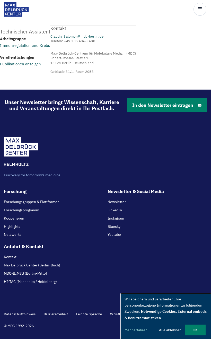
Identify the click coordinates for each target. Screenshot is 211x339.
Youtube (114, 234)
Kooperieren (14, 218)
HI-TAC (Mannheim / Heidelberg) (30, 281)
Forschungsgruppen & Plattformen (31, 201)
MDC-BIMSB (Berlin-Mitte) (25, 273)
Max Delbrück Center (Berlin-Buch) (32, 265)
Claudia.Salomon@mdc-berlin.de (77, 36)
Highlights (12, 226)
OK (195, 330)
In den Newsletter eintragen (162, 105)
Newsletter (117, 201)
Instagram (116, 218)
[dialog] (166, 316)
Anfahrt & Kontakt (23, 246)
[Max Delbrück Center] (16, 15)
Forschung (15, 191)
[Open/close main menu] (200, 9)
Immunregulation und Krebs (25, 45)
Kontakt (10, 257)
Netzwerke (13, 234)
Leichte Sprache (89, 314)
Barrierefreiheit (56, 314)
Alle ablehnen (170, 330)
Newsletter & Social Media (136, 191)
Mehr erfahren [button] (136, 330)
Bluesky (114, 226)
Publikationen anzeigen (20, 64)
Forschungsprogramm (21, 210)
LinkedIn (115, 210)
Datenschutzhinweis (20, 314)
